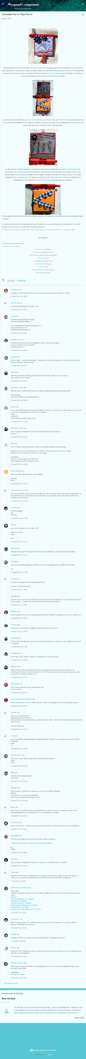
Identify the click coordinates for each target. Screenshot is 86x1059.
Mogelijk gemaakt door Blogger (44, 1050)
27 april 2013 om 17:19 (19, 555)
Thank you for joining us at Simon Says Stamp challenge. (32, 843)
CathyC (13, 934)
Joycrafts (10, 281)
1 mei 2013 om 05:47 (18, 881)
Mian (12, 443)
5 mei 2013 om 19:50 (18, 978)
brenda (13, 562)
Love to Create (32, 255)
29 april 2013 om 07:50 (19, 801)
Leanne (13, 579)
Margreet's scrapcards (23, 4)
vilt (41, 76)
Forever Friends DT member (21, 903)
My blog (13, 897)
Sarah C (14, 948)
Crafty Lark (15, 290)
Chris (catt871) (16, 755)
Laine (13, 736)
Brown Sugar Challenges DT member (24, 905)
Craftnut (14, 625)
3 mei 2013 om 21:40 (18, 956)
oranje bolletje (22, 172)
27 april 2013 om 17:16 (19, 542)
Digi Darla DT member (19, 901)
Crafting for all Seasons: (38, 269)
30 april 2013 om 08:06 (19, 853)
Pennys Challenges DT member (22, 899)
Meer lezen (79, 1018)
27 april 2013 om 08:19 (19, 296)
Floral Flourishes (71, 169)
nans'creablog (16, 471)
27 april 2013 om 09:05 (19, 350)
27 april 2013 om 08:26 (19, 310)
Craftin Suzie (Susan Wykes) (21, 699)
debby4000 (15, 836)
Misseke (14, 712)
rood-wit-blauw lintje (56, 73)
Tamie (13, 872)
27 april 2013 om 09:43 (19, 381)
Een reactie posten (11, 983)
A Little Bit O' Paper (18, 974)
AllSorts (38, 272)
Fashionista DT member (19, 907)
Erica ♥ (13, 316)
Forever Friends (39, 249)
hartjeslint (57, 177)
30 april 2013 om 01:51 (19, 829)
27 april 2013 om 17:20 (19, 572)
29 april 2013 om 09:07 (19, 816)
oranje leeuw (46, 180)
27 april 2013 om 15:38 (19, 464)
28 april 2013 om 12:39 (19, 729)
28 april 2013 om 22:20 (19, 781)
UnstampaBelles (37, 261)
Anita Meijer (15, 684)
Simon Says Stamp (39, 264)
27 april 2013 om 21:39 (19, 677)
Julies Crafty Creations (19, 888)
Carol (13, 859)
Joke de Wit (15, 303)
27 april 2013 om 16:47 (19, 501)
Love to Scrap (40, 258)
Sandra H (14, 667)
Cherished (14, 653)
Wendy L (14, 611)
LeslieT (13, 407)
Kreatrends (54, 76)
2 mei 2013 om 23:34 (18, 928)
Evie (12, 525)
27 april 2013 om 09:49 (19, 400)
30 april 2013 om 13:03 (19, 866)
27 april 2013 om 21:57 (19, 693)
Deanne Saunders (17, 963)
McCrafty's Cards (17, 428)
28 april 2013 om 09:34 (19, 706)
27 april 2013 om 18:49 (19, 590)
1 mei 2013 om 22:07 (18, 913)
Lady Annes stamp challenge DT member (26, 909)
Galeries (49, 1054)
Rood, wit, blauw (8, 998)
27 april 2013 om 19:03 (19, 618)
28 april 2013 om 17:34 (19, 766)
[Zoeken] (83, 4)
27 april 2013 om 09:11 (19, 366)
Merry (13, 807)
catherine (14, 638)
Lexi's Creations (37, 252)
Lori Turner (15, 822)
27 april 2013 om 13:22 (19, 422)
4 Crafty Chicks (42, 267)
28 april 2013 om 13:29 (19, 749)
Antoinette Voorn (17, 387)
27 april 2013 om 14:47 (19, 437)
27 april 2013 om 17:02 (19, 518)
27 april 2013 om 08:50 (19, 333)
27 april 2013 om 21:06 (19, 647)
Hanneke (14, 548)
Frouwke (14, 508)
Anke (12, 772)
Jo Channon (15, 919)
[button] (83, 15)
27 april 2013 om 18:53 (19, 605)
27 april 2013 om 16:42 (19, 484)
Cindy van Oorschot (18, 490)
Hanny (13, 372)
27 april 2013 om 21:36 (19, 660)
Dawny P (14, 357)
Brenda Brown (16, 340)
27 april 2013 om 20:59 (19, 631)
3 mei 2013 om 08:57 (18, 941)
